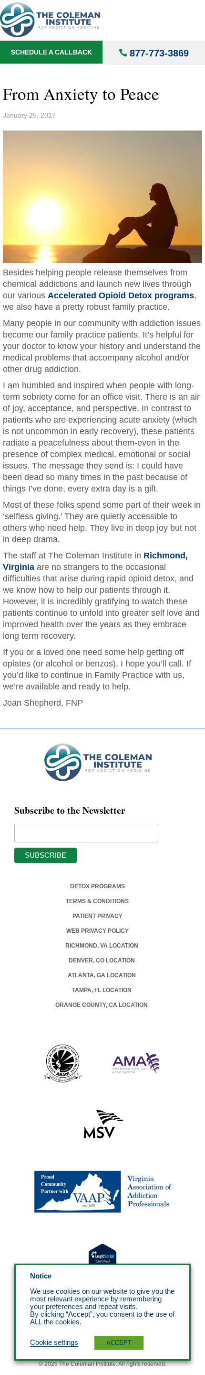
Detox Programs (97, 886)
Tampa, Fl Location (102, 990)
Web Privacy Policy (97, 931)
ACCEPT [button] (119, 1342)
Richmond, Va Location (101, 945)
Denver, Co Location (102, 960)
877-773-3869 (159, 53)
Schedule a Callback (51, 52)
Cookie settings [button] (54, 1342)
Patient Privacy (97, 916)
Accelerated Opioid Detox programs (121, 295)
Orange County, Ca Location (101, 1005)
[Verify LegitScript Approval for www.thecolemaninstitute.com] (102, 1258)
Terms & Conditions (97, 901)
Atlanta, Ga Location (102, 975)
